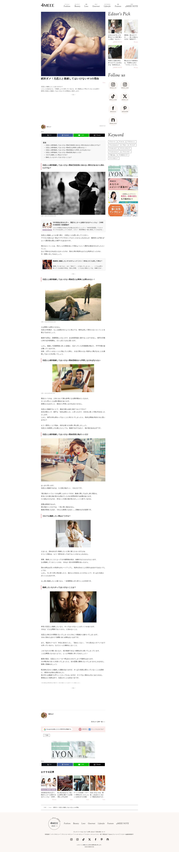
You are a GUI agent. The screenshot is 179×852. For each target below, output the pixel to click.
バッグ (133, 145)
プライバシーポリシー (67, 834)
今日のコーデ (124, 155)
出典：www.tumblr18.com (48, 393)
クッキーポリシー (79, 834)
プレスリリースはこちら (79, 831)
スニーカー (127, 151)
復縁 (47, 735)
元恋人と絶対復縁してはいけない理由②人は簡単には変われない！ (66, 147)
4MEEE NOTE (122, 823)
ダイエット (132, 141)
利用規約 (47, 834)
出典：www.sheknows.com (48, 322)
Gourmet (91, 823)
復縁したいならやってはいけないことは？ (59, 157)
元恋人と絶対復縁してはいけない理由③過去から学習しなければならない (68, 150)
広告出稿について (100, 831)
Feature (110, 823)
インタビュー (114, 158)
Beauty (76, 823)
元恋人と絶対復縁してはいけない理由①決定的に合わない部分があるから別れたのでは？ (73, 145)
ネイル (122, 141)
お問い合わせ (91, 831)
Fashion (67, 823)
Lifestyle (101, 823)
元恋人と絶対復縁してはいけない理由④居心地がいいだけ (63, 152)
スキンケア (114, 148)
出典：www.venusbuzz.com (48, 216)
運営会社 (105, 834)
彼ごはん (113, 155)
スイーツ (113, 141)
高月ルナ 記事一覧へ (97, 721)
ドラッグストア (126, 148)
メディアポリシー (55, 834)
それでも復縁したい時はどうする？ (57, 155)
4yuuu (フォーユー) (114, 834)
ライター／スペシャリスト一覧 (93, 834)
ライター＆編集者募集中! (127, 834)
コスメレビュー (115, 151)
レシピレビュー (115, 145)
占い (125, 145)
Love (83, 823)
